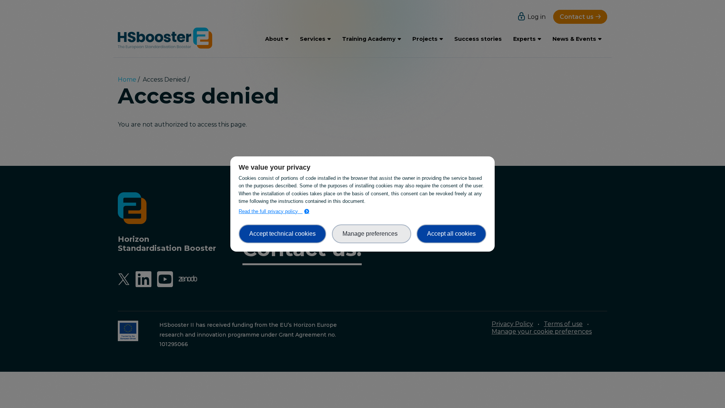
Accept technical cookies (282, 233)
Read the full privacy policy (270, 211)
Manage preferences (371, 233)
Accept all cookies (451, 233)
